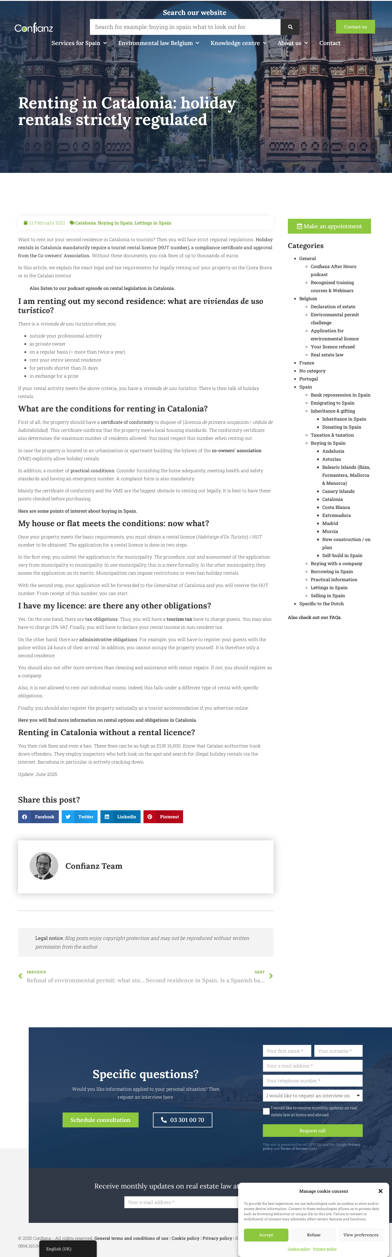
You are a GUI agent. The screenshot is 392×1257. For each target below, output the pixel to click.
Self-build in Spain (342, 555)
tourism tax (179, 619)
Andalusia (333, 451)
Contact (330, 42)
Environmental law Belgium (155, 42)
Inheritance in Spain (344, 419)
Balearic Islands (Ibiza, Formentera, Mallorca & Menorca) (346, 475)
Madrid (330, 523)
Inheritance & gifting (333, 411)
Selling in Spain (328, 595)
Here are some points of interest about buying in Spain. (77, 511)
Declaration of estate (333, 306)
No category (312, 371)
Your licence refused (333, 346)
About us (290, 42)
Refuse (314, 1235)
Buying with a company (336, 563)
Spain (305, 387)
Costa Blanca (336, 507)
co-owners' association (236, 450)
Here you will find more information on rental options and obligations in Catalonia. (107, 720)
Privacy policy (325, 1248)
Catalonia (85, 223)
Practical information (334, 579)
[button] (380, 1191)
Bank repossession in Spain (340, 395)
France (306, 363)
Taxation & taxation (332, 435)
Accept (266, 1235)
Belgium (308, 298)
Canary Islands (338, 491)
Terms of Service (293, 1148)
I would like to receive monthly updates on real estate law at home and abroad (314, 1111)
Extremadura (336, 515)
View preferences (361, 1235)
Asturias (331, 459)
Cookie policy (299, 1248)
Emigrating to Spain (332, 403)
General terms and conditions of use (131, 1238)
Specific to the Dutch (321, 603)
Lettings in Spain (153, 223)
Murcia (330, 531)
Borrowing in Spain (332, 571)
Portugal (308, 379)
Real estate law (327, 355)
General (307, 258)
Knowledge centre (235, 42)
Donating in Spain (341, 427)
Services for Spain (76, 42)
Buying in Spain (115, 223)
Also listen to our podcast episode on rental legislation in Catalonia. (102, 288)
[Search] (290, 27)
